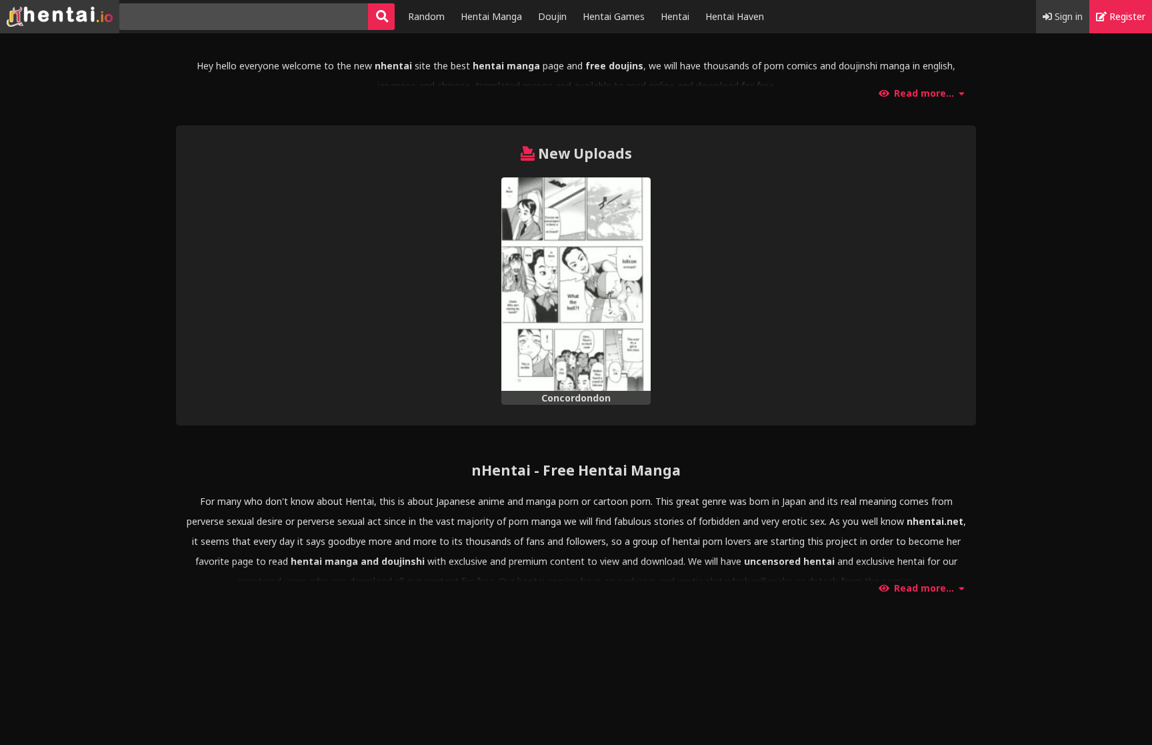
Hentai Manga (491, 16)
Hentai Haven (734, 16)
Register (1126, 16)
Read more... (924, 93)
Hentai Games (614, 16)
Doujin (552, 16)
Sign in (1067, 16)
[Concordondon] (576, 284)
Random (426, 16)
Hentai (675, 16)
